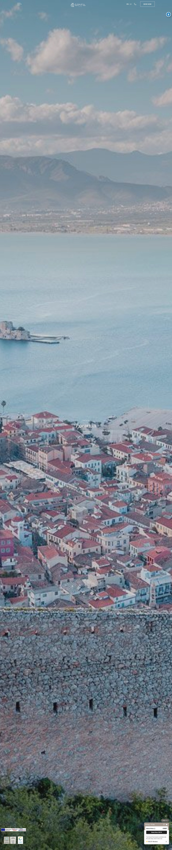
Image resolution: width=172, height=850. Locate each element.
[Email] (166, 825)
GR (131, 4)
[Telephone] (137, 4)
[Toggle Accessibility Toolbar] (168, 14)
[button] (156, 832)
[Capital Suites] (77, 5)
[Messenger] (164, 825)
